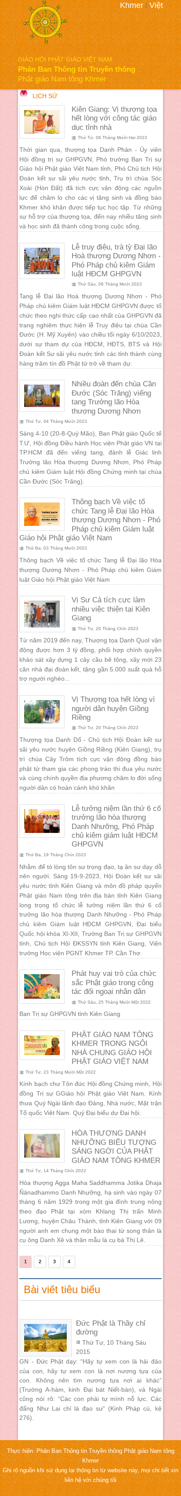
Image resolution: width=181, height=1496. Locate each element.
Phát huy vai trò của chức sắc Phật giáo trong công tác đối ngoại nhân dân (114, 982)
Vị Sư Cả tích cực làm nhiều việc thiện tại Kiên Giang (111, 609)
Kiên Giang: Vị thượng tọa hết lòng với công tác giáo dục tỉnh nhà (114, 118)
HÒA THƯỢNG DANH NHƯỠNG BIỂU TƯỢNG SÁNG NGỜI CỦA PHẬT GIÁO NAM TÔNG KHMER (116, 1146)
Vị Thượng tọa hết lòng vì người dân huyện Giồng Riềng (113, 708)
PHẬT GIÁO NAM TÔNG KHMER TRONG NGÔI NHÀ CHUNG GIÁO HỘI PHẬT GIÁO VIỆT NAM (112, 1048)
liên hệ (74, 1480)
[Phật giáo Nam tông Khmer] (45, 21)
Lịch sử (45, 96)
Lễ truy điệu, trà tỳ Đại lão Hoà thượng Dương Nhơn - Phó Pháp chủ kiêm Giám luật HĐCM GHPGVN (116, 260)
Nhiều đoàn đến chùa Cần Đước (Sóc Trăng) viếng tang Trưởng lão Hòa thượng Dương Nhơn (114, 397)
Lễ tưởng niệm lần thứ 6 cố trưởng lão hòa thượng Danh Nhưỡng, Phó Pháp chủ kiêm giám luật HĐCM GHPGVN (116, 826)
